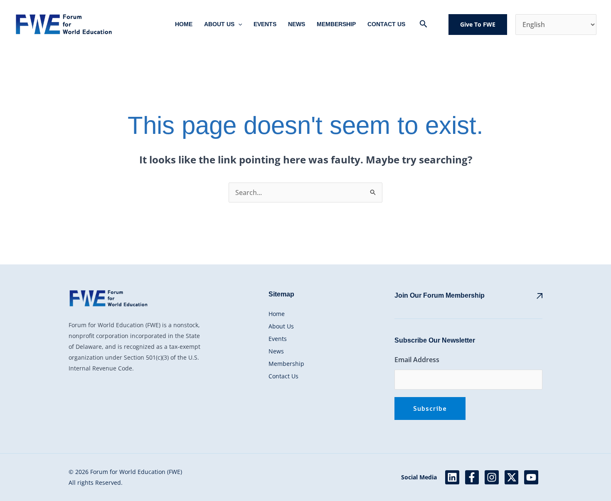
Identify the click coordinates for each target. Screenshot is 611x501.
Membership (336, 24)
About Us (219, 24)
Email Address (416, 359)
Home (183, 24)
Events (265, 24)
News (296, 24)
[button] (238, 24)
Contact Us (386, 24)
